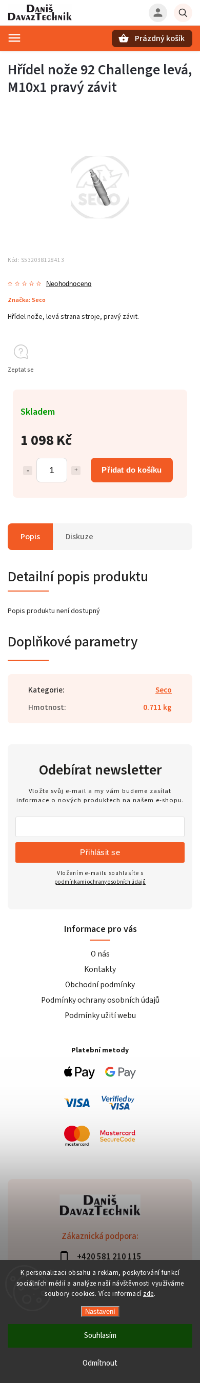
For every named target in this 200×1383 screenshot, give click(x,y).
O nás (100, 954)
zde (148, 1293)
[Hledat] (183, 13)
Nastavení (100, 1311)
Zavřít (161, 388)
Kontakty (100, 969)
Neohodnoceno (68, 284)
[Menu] (14, 38)
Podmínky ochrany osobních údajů (100, 1000)
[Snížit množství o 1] (27, 470)
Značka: (27, 299)
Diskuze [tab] (79, 536)
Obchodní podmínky (100, 984)
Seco (163, 690)
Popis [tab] (30, 536)
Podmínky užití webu (100, 1015)
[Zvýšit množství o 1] (76, 470)
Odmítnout (100, 1363)
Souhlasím (100, 1335)
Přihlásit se (100, 852)
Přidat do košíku (132, 469)
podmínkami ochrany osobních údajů (100, 882)
